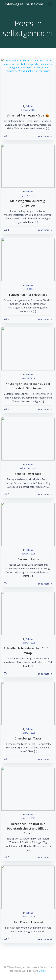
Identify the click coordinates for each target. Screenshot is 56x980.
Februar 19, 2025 (28, 468)
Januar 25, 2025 (28, 732)
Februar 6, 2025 (28, 553)
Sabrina (29, 106)
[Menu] (50, 4)
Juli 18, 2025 (28, 289)
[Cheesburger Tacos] (28, 703)
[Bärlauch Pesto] (28, 524)
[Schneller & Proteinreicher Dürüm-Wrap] (28, 613)
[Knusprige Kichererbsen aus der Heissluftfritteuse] (28, 348)
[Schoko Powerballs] (28, 438)
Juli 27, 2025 (28, 195)
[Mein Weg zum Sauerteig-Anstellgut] (28, 165)
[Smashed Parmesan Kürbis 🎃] (28, 80)
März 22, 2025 (28, 378)
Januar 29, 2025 (28, 642)
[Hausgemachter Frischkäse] (28, 259)
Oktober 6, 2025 (28, 110)
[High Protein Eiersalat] (28, 887)
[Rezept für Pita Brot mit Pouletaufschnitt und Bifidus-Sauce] (28, 788)
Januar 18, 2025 (28, 916)
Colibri (42, 970)
